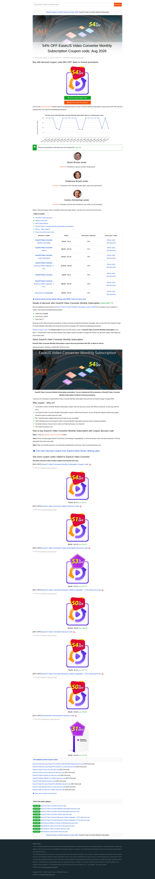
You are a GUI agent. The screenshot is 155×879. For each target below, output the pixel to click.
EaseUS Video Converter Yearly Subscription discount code (60, 811)
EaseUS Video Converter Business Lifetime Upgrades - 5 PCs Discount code (71, 590)
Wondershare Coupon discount (50, 719)
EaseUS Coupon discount (49, 468)
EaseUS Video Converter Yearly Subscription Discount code (64, 548)
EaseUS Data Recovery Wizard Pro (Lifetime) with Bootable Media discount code (58, 764)
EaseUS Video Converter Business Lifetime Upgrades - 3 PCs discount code (65, 817)
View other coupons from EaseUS (46, 793)
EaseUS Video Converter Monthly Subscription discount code (60, 808)
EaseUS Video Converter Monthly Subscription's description (54, 226)
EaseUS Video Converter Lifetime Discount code (60, 506)
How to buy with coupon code (44, 232)
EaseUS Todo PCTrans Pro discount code (46, 769)
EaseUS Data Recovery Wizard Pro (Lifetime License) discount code (54, 767)
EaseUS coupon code (77, 57)
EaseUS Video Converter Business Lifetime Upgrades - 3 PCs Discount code (71, 674)
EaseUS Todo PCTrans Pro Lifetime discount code (49, 789)
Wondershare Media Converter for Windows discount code (59, 823)
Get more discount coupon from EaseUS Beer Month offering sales (68, 451)
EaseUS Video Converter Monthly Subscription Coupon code (64, 464)
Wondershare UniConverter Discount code (57, 716)
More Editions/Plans (41, 223)
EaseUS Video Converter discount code (53, 806)
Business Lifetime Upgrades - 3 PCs (44, 284)
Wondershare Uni (44, 293)
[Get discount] (111, 243)
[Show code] (111, 240)
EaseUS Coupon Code (40, 330)
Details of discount (41, 220)
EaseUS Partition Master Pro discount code (46, 775)
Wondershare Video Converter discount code (55, 829)
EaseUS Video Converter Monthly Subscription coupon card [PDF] (77, 307)
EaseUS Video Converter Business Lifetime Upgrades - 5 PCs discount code (65, 820)
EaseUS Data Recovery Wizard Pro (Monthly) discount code (52, 784)
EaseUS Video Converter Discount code (56, 632)
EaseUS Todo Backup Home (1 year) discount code (49, 787)
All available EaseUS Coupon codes (45, 759)
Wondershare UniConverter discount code (54, 831)
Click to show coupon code (78, 98)
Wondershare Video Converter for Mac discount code (58, 826)
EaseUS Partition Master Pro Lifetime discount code (49, 778)
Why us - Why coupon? (42, 229)
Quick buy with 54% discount (78, 102)
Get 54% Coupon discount (43, 217)
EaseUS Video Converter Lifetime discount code (56, 814)
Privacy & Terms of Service (50, 867)
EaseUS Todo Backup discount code (44, 781)
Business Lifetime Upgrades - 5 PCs (44, 265)
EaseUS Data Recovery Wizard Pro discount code (49, 772)
